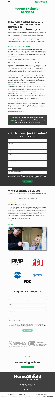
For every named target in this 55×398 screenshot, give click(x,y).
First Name (11, 139)
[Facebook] (24, 389)
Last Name (11, 143)
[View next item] (12, 224)
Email (10, 150)
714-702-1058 (27, 386)
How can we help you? (13, 161)
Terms (37, 177)
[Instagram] (30, 389)
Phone (10, 147)
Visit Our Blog (27, 367)
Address (10, 154)
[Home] (41, 2)
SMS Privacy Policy (32, 177)
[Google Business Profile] (27, 389)
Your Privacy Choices (22, 394)
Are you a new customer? (13, 158)
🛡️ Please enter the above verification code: (16, 171)
